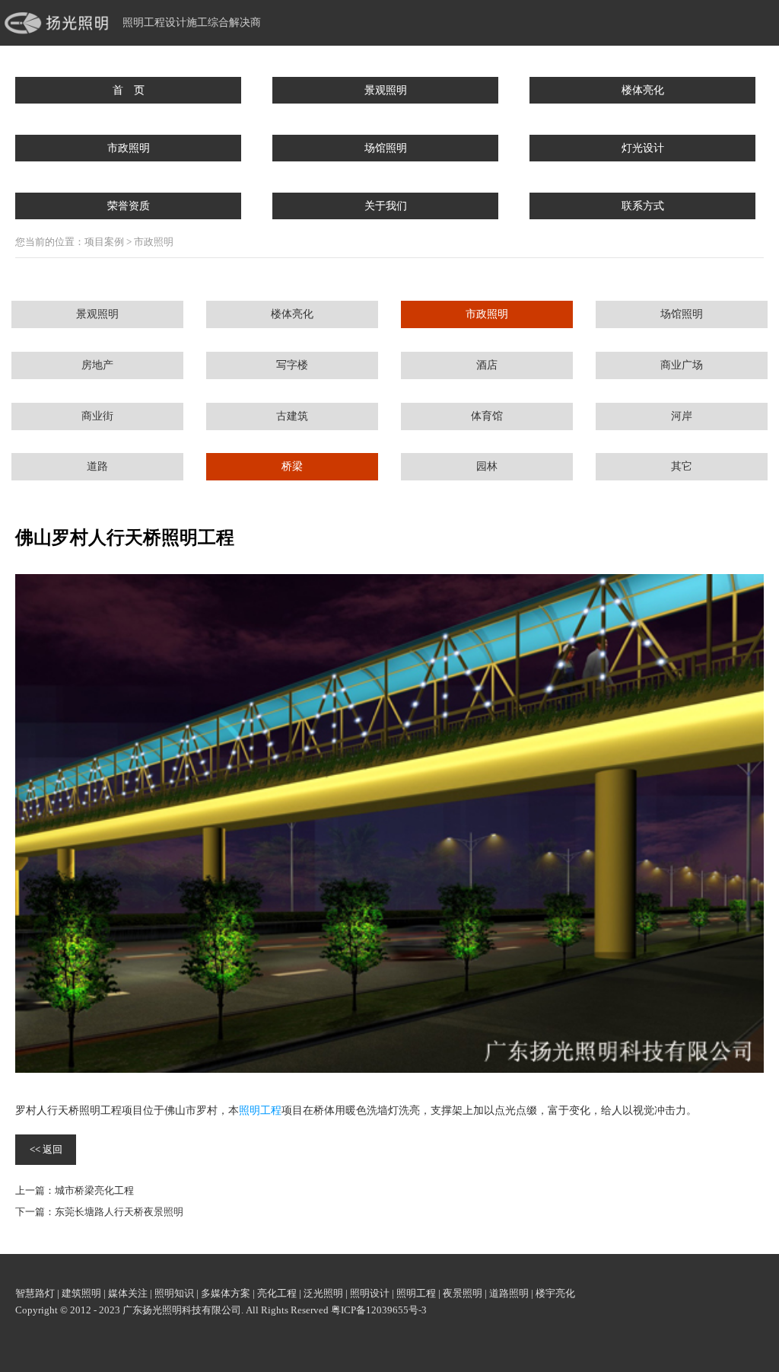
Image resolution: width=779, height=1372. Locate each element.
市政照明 (128, 148)
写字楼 (292, 365)
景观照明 (385, 90)
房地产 (97, 365)
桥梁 (292, 466)
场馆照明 (385, 148)
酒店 (487, 365)
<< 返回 (46, 1149)
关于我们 (385, 206)
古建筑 (292, 416)
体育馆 (487, 416)
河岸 (681, 416)
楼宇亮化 (555, 1293)
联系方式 (643, 206)
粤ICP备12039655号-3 (379, 1310)
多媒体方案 (225, 1293)
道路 (97, 466)
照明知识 (174, 1293)
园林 (487, 466)
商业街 (97, 416)
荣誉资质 (128, 206)
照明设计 (370, 1293)
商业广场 (681, 365)
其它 (681, 466)
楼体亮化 (643, 90)
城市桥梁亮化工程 (94, 1190)
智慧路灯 (35, 1293)
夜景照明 (462, 1293)
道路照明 (509, 1293)
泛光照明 (323, 1293)
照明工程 (260, 1110)
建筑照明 (81, 1293)
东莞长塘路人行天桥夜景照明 (119, 1211)
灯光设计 (643, 148)
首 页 (129, 90)
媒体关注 (128, 1293)
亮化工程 (277, 1293)
